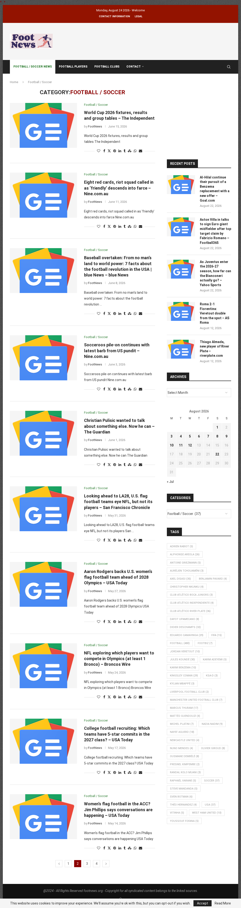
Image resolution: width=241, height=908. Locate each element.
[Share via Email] (140, 151)
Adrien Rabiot (181, 546)
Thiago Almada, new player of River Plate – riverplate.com (214, 349)
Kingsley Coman (184, 675)
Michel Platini (182, 724)
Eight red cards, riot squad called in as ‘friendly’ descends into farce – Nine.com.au (118, 188)
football (180, 643)
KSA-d (212, 675)
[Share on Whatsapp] (135, 151)
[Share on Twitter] (109, 151)
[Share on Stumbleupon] (129, 151)
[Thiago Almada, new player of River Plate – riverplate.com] (181, 349)
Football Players (73, 66)
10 (171, 445)
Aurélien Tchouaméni (187, 570)
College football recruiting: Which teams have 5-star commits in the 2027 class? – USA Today (117, 734)
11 (181, 445)
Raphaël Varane (183, 780)
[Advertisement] (145, 40)
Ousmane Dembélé (184, 756)
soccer (212, 780)
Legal (138, 16)
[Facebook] (217, 67)
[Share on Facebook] (104, 151)
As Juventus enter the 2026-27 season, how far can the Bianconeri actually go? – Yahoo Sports (215, 273)
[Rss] (222, 67)
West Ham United (206, 812)
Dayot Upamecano (184, 619)
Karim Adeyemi (215, 659)
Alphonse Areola (185, 554)
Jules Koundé (182, 659)
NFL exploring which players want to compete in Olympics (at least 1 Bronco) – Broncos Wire (119, 658)
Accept (202, 903)
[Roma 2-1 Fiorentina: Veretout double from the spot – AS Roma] (181, 311)
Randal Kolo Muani (185, 772)
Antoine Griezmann (185, 562)
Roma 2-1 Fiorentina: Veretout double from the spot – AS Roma (214, 313)
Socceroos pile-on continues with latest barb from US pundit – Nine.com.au (116, 350)
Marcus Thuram (184, 707)
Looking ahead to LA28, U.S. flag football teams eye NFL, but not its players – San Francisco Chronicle (118, 501)
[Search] (228, 67)
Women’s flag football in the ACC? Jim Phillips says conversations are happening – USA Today (118, 809)
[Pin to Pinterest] (114, 151)
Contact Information (114, 16)
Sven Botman (181, 796)
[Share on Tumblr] (124, 151)
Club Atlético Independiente (192, 602)
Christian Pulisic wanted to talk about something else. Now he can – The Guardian (119, 426)
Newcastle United (184, 740)
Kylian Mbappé (182, 683)
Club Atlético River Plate (190, 611)
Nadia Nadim (212, 724)
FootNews (95, 126)
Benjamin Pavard (213, 578)
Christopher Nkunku (187, 586)
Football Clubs (106, 66)
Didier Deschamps (185, 627)
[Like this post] (98, 151)
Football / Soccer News (32, 66)
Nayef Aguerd (182, 732)
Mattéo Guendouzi (185, 715)
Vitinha (177, 812)
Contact (133, 66)
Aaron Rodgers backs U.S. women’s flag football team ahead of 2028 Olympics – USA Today (118, 577)
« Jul (170, 482)
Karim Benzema (183, 667)
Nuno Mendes (181, 748)
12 (190, 445)
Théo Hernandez (183, 804)
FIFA (216, 635)
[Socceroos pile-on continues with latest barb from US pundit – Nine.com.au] (43, 357)
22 (217, 454)
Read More (223, 903)
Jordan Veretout (185, 651)
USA (210, 804)
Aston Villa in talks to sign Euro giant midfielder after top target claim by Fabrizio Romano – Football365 (215, 231)
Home (14, 82)
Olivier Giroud (213, 748)
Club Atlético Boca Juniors (191, 594)
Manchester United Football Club (196, 699)
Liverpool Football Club (189, 691)
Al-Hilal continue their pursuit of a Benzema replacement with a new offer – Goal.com (214, 188)
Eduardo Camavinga (186, 635)
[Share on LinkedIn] (119, 151)
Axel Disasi (180, 578)
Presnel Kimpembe (185, 764)
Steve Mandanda (183, 788)
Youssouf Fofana (184, 821)
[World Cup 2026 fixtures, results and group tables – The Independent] (43, 125)
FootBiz (205, 643)
